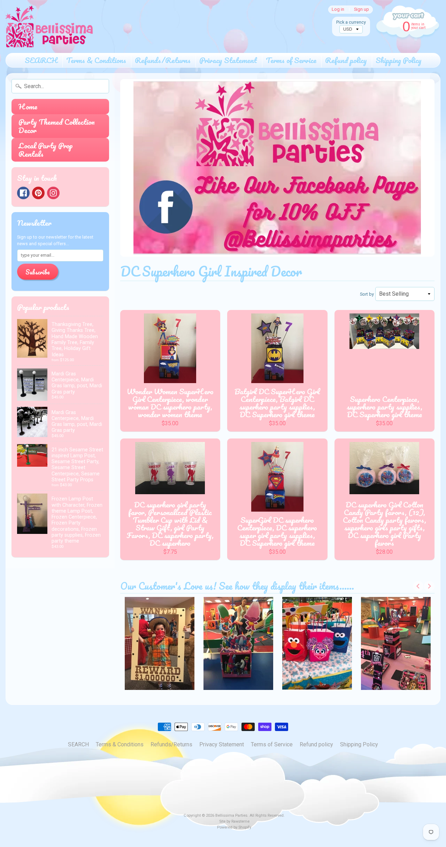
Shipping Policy (399, 60)
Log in (338, 9)
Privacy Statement (228, 60)
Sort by (367, 294)
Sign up (361, 9)
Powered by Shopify (234, 827)
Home (27, 106)
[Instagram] (53, 193)
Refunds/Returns (163, 60)
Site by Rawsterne (234, 821)
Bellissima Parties (231, 815)
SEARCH (41, 60)
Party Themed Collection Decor (56, 126)
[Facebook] (23, 193)
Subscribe (37, 272)
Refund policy (346, 60)
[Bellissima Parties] (49, 26)
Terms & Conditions (96, 60)
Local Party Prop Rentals (45, 149)
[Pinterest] (38, 193)
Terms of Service (291, 60)
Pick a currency (351, 22)
